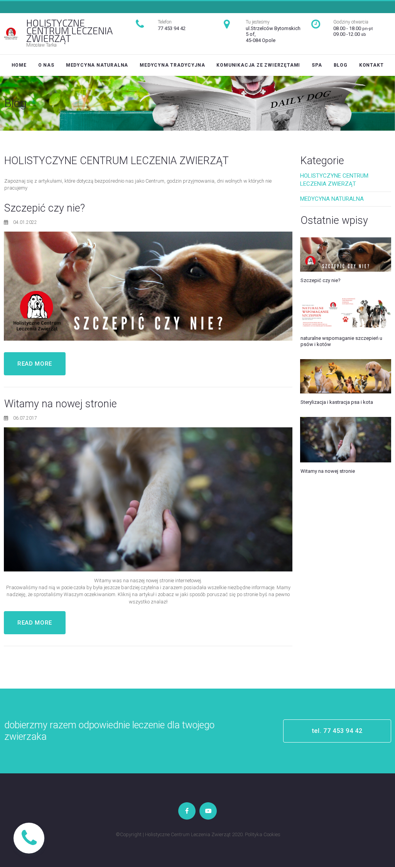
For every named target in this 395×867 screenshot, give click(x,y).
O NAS (46, 65)
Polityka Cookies (262, 834)
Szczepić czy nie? (44, 208)
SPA (317, 65)
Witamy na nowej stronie (60, 404)
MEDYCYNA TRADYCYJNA (172, 65)
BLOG (341, 65)
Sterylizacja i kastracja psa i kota (336, 402)
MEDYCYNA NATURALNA (97, 65)
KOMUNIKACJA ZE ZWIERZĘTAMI (258, 65)
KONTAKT (371, 65)
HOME (19, 65)
